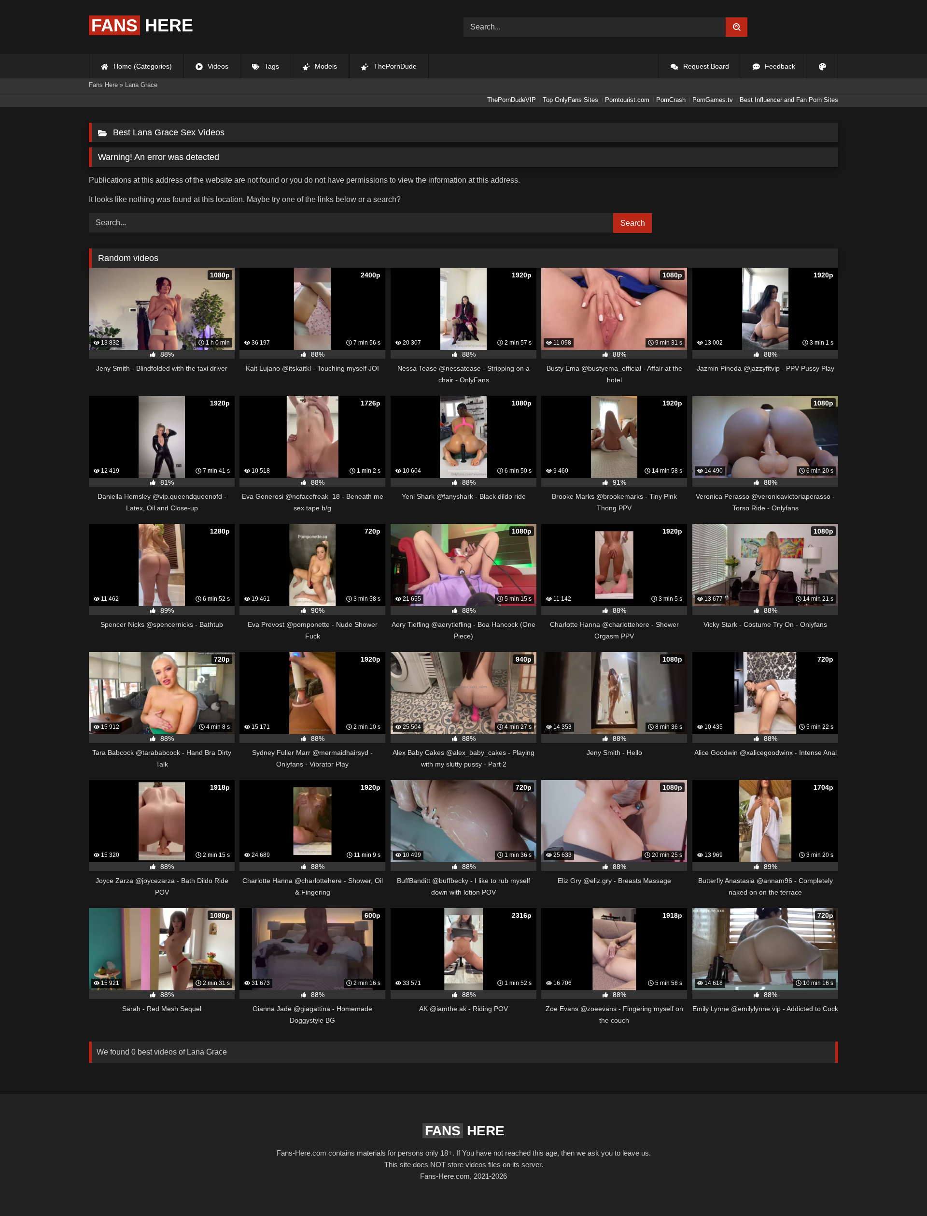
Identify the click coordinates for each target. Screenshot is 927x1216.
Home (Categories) (142, 66)
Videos (217, 66)
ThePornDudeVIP (511, 99)
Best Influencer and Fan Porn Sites (789, 99)
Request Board (705, 66)
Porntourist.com (627, 99)
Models (325, 66)
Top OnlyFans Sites (570, 99)
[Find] (736, 27)
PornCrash (671, 99)
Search (632, 223)
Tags (271, 66)
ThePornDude (394, 66)
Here (142, 25)
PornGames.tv (712, 99)
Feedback (779, 66)
